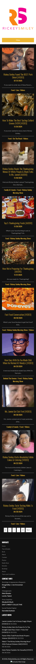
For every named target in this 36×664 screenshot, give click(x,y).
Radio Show (5, 563)
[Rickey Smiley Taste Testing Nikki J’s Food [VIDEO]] (18, 502)
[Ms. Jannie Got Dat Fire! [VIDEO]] (18, 406)
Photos (4, 560)
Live (17, 90)
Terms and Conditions (8, 574)
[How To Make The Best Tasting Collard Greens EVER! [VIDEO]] (18, 117)
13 (23, 530)
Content (4, 557)
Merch (4, 554)
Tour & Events (6, 549)
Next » (29, 530)
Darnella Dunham (8, 611)
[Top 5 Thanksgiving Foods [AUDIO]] (18, 218)
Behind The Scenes (10, 378)
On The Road (17, 138)
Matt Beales (6, 593)
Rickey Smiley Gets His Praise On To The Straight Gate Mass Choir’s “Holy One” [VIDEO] (16, 629)
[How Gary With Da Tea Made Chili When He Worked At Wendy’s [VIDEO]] (18, 358)
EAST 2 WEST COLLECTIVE (12, 604)
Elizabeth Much (7, 602)
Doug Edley (6, 585)
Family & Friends (10, 190)
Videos (22, 90)
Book (3, 552)
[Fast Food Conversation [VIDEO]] (18, 309)
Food (13, 90)
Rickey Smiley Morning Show (20, 238)
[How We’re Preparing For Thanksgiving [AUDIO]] (18, 264)
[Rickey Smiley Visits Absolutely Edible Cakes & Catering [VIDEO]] (18, 453)
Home (4, 546)
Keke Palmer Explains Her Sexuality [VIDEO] (17, 650)
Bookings (4, 568)
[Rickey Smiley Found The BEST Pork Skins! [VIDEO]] (18, 70)
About (4, 571)
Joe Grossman (17, 585)
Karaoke (4, 566)
